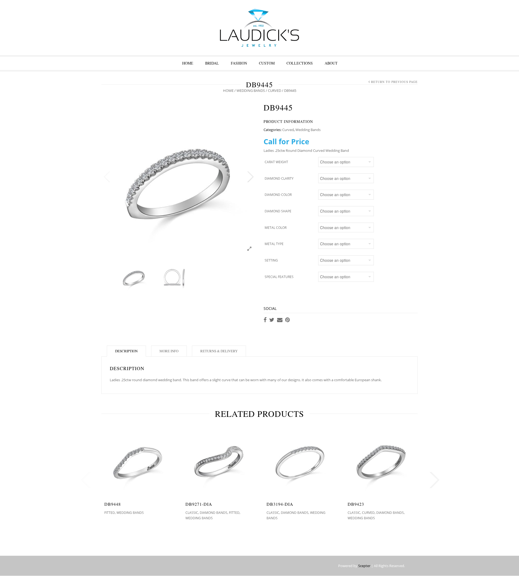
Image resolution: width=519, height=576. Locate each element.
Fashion (239, 63)
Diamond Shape (278, 211)
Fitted (109, 512)
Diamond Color (278, 194)
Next (250, 177)
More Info (168, 351)
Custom (267, 63)
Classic (191, 512)
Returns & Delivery (219, 351)
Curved (274, 90)
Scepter (364, 565)
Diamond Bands (213, 512)
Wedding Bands (251, 90)
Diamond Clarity (279, 178)
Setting (271, 260)
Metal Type (274, 244)
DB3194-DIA (280, 504)
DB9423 (356, 504)
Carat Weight (276, 162)
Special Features (279, 276)
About (331, 63)
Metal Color (276, 227)
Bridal (212, 63)
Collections (300, 63)
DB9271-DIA (198, 504)
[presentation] (84, 480)
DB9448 (112, 504)
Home (187, 63)
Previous (106, 177)
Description (126, 351)
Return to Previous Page (394, 82)
